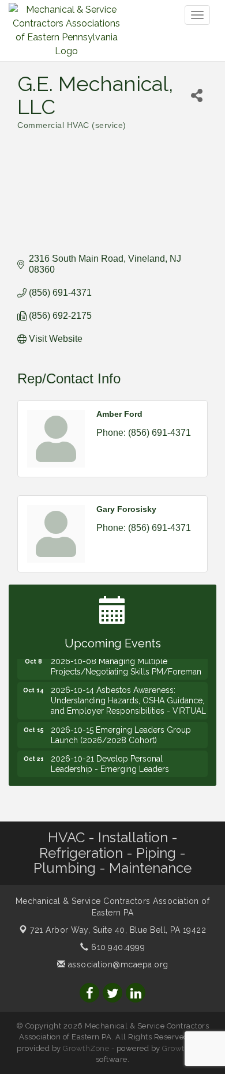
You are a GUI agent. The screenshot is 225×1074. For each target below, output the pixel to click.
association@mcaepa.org (116, 964)
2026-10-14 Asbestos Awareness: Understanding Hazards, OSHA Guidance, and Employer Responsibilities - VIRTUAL (128, 696)
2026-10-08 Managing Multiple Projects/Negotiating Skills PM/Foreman (126, 662)
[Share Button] (197, 95)
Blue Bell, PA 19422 (118, 929)
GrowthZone (86, 1048)
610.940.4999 (117, 947)
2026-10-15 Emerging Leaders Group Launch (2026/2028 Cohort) (121, 731)
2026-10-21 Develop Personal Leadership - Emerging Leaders (110, 760)
